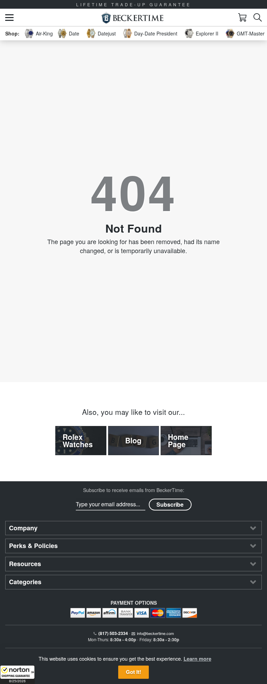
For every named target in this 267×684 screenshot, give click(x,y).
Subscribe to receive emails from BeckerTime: (133, 490)
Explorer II (207, 33)
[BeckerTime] (132, 17)
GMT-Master (251, 33)
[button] (17, 674)
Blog (133, 440)
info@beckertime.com (155, 633)
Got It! (133, 672)
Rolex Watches (78, 440)
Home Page (178, 440)
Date (74, 33)
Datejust (107, 33)
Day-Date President (155, 33)
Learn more (197, 658)
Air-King (44, 33)
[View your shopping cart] (242, 17)
